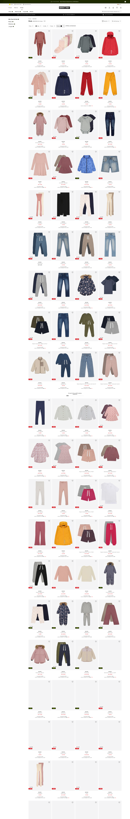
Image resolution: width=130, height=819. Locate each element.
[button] (105, 21)
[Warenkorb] (121, 7)
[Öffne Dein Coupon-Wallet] (105, 7)
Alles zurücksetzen (71, 25)
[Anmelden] (109, 7)
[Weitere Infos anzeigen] (40, 67)
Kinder (21, 7)
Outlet (11, 4)
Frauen (10, 7)
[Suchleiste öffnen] (102, 11)
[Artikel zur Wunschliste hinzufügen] (49, 31)
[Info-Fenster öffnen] (125, 1)
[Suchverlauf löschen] (120, 11)
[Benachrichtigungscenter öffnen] (113, 8)
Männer (16, 7)
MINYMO (34, 18)
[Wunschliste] (117, 7)
